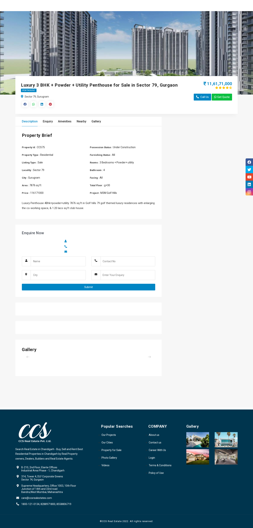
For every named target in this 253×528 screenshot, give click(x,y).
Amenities (64, 121)
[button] (32, 357)
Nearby (81, 121)
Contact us (155, 442)
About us (154, 434)
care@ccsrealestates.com (36, 497)
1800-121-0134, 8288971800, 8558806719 (46, 504)
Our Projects (108, 434)
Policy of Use (156, 472)
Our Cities (107, 442)
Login (152, 457)
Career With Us (157, 450)
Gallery (96, 121)
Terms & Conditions (160, 465)
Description (30, 121)
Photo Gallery (109, 457)
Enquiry (48, 121)
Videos (105, 465)
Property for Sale (111, 450)
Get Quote (223, 97)
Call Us (204, 97)
